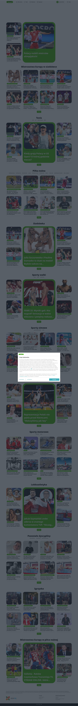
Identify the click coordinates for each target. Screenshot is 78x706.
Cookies (25, 376)
